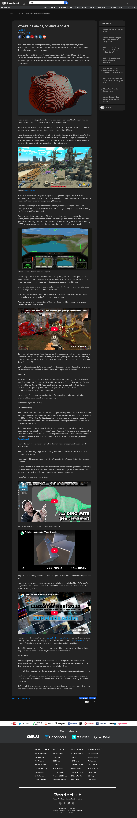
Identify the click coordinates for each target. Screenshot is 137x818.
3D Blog (91, 776)
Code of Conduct (71, 810)
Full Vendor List (40, 761)
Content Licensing (41, 768)
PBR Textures (75, 757)
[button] (29, 30)
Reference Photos (77, 765)
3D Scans (56, 765)
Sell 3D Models (82, 7)
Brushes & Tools (76, 768)
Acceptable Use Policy (59, 810)
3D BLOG (12, 14)
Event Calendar (93, 768)
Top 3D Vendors (40, 757)
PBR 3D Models (58, 772)
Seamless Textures (77, 753)
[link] (128, 3)
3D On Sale (62, 7)
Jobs (133, 7)
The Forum (92, 772)
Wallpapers (102, 7)
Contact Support (40, 780)
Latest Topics (106, 23)
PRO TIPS (20, 14)
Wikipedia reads (24, 439)
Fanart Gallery (93, 757)
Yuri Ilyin (28, 33)
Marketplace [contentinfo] (48, 7)
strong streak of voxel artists (57, 638)
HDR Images (75, 761)
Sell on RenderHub (41, 753)
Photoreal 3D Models (60, 776)
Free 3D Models (58, 753)
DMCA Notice (39, 772)
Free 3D (71, 7)
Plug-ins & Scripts (77, 772)
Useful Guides (39, 776)
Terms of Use (62, 808)
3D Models (56, 761)
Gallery (93, 7)
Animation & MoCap (59, 780)
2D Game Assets (76, 776)
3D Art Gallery (93, 753)
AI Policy (79, 810)
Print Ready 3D (58, 768)
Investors (79, 799)
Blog (127, 7)
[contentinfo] (33, 2)
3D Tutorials (75, 780)
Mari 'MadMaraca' (78, 640)
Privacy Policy (71, 808)
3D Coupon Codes (41, 765)
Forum (120, 7)
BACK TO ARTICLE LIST (21, 699)
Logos (63, 799)
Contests (112, 7)
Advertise (70, 799)
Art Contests (92, 765)
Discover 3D (5, 7)
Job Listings (92, 780)
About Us (56, 799)
